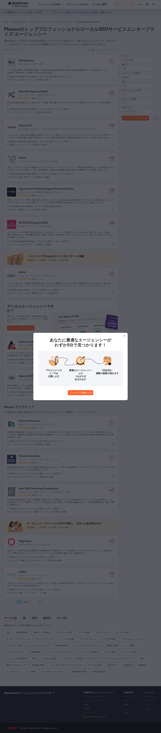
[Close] (125, 336)
